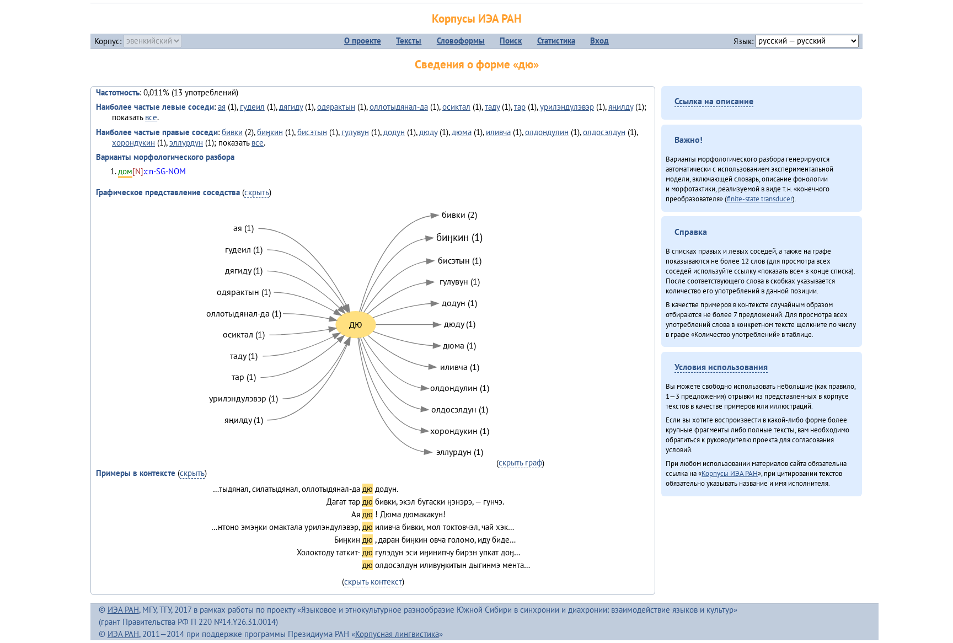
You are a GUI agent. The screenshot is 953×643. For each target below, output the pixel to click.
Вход (599, 40)
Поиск (511, 40)
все (151, 117)
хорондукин (133, 142)
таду (492, 106)
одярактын (336, 106)
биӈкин (270, 132)
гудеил (252, 106)
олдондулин (547, 132)
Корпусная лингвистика (397, 634)
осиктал (456, 106)
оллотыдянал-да (399, 106)
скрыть (256, 192)
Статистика (556, 40)
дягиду (291, 106)
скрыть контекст (373, 581)
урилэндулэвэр (567, 106)
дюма (462, 132)
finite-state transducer (760, 198)
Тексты (408, 40)
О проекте (362, 40)
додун (394, 132)
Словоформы (461, 40)
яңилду (620, 106)
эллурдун (186, 142)
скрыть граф (520, 462)
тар (520, 106)
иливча (498, 132)
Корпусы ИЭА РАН (477, 18)
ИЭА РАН (123, 609)
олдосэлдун (604, 132)
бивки (232, 132)
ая (222, 106)
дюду (428, 132)
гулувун (355, 132)
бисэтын (312, 132)
